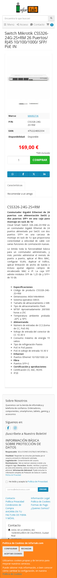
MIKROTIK (33, 115)
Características (14, 185)
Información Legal (40, 498)
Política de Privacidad (13, 475)
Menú (10, 24)
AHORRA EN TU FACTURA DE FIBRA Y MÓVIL (16, 515)
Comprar (40, 160)
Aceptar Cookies (13, 553)
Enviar (43, 489)
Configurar (10, 548)
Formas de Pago (39, 504)
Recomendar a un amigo (20, 193)
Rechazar (26, 548)
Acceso (23, 24)
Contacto (38, 24)
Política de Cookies (12, 573)
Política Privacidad (15, 501)
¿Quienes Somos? (40, 508)
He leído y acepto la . (28, 481)
